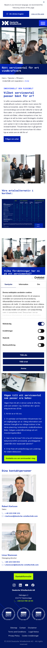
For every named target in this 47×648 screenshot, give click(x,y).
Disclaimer (32, 628)
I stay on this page (37, 14)
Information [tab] (23, 284)
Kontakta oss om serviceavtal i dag (20, 458)
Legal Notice (33, 632)
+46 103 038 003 (12, 562)
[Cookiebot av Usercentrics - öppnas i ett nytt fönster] (34, 277)
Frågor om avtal (12, 139)
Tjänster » (12, 78)
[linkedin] (20, 585)
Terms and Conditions (17, 632)
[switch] (41, 331)
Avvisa (23, 368)
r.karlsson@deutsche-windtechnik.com (21, 516)
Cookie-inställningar (30, 636)
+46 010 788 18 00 (25, 601)
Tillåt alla (23, 355)
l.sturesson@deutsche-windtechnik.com (22, 565)
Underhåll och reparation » (13, 81)
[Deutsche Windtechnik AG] (11, 23)
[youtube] (26, 585)
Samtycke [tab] (8, 284)
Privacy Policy (14, 636)
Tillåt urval (23, 362)
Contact (22, 628)
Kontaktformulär (23, 576)
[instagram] (14, 585)
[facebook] (32, 585)
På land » (20, 78)
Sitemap (13, 628)
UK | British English (16, 14)
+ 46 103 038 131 (12, 513)
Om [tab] (38, 284)
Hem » (4, 78)
